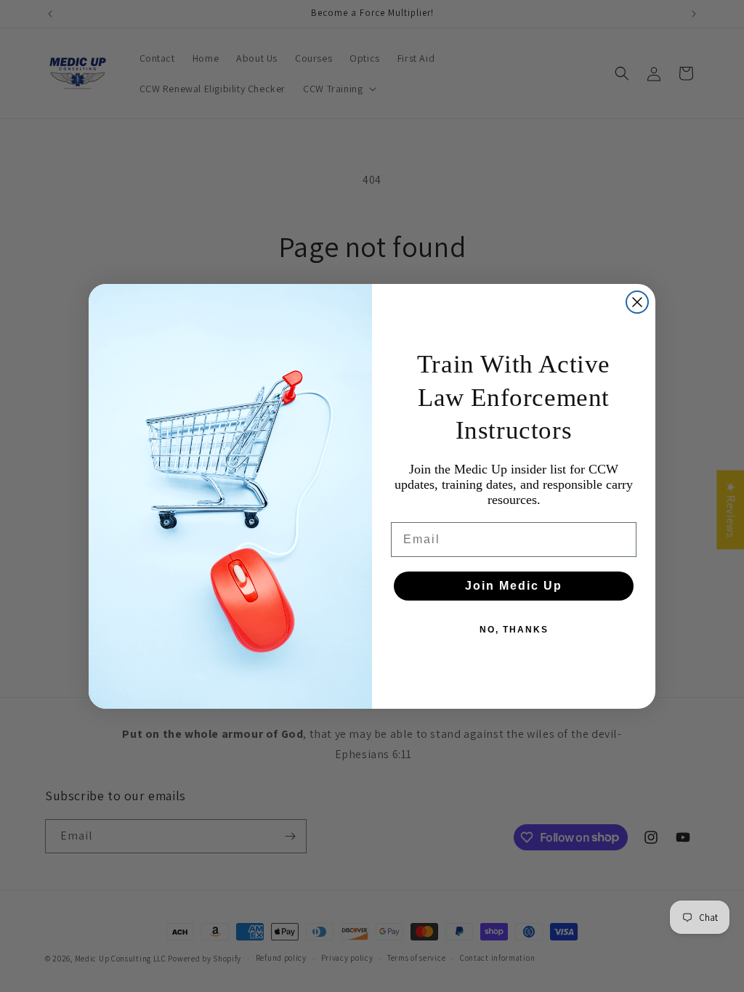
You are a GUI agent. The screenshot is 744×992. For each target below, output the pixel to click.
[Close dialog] (637, 302)
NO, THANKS (514, 630)
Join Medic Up (513, 586)
